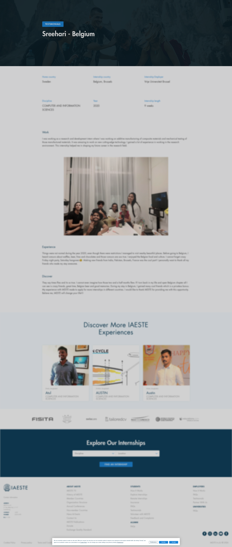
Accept (174, 542)
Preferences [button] (120, 542)
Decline (163, 542)
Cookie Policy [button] (83, 542)
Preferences (153, 542)
